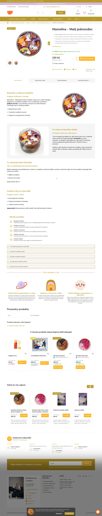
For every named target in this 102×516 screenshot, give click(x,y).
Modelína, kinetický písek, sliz (16, 325)
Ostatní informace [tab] (62, 80)
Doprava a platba (48, 492)
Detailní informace (56, 46)
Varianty (21, 362)
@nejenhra (30, 503)
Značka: (90, 69)
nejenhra (30, 498)
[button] (98, 512)
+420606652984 (32, 493)
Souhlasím (70, 513)
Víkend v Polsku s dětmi (65, 479)
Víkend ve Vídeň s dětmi (65, 485)
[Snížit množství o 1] (76, 60)
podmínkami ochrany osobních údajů (71, 467)
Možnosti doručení (59, 54)
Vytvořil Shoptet (91, 513)
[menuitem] (18, 19)
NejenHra (30, 496)
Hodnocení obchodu (48, 485)
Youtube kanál (31, 501)
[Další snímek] (49, 43)
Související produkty (83, 80)
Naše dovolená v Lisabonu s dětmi (66, 487)
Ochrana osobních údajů (23, 6)
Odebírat (86, 463)
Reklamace (46, 490)
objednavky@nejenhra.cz (33, 490)
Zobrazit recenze (23, 440)
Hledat (60, 12)
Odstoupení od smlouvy (49, 488)
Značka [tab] (40, 80)
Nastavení (59, 513)
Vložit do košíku (88, 58)
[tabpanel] (17, 354)
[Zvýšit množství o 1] (76, 58)
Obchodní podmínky (11, 6)
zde (63, 511)
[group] (19, 409)
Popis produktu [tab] (18, 80)
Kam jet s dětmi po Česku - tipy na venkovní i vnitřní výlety (67, 482)
